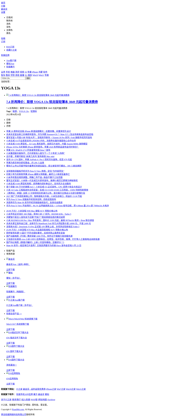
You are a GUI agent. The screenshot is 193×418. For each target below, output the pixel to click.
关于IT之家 (6, 399)
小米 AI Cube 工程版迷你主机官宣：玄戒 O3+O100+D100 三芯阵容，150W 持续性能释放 (47, 190)
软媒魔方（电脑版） (15, 292)
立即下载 (10, 269)
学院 (13, 75)
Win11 (41, 75)
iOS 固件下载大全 (14, 351)
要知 (47, 394)
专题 (47, 75)
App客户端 (11, 60)
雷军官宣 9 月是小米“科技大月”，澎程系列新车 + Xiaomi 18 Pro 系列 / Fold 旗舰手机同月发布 (49, 137)
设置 (3, 12)
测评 (17, 72)
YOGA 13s (23, 111)
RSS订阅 (10, 47)
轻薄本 (34, 111)
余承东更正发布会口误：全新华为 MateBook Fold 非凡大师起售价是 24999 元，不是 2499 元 (48, 223)
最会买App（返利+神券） (18, 264)
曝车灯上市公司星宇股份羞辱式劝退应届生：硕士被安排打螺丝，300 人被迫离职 (43, 166)
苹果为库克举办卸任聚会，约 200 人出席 (25, 163)
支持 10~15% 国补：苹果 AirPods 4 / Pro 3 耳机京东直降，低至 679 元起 (39, 159)
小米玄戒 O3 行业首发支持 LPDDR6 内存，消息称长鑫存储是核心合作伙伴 (41, 141)
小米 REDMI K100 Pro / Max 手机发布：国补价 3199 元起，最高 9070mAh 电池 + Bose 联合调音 (50, 220)
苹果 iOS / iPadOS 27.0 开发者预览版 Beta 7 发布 (28, 150)
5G (26, 75)
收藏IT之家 (11, 50)
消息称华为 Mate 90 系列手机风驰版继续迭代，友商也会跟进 (34, 202)
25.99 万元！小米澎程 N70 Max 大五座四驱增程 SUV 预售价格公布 (37, 230)
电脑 (13, 72)
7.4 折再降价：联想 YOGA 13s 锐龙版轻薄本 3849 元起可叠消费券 (52, 102)
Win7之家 (61, 389)
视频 (22, 72)
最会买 (4, 9)
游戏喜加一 (11, 365)
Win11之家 (81, 389)
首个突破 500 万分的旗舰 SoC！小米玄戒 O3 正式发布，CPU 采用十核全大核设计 (44, 187)
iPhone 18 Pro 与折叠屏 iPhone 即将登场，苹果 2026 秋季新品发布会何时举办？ (42, 147)
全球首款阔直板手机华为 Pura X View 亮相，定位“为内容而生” (35, 171)
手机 (8, 72)
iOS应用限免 (12, 379)
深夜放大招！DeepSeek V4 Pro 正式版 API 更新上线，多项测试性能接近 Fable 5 (42, 227)
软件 (45, 72)
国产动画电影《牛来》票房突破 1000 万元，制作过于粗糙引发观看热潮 (39, 236)
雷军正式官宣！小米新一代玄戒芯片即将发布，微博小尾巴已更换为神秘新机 (42, 180)
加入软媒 (26, 399)
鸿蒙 (40, 72)
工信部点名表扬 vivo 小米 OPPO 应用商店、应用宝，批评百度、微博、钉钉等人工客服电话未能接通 (53, 239)
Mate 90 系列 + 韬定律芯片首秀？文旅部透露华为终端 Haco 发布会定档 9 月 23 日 (43, 245)
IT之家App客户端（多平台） (19, 305)
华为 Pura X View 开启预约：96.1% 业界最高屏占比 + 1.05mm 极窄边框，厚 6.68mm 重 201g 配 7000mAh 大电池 (57, 206)
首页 (3, 3)
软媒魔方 (10, 67)
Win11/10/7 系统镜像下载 (17, 324)
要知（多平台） (13, 278)
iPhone (35, 72)
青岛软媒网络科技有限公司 (13, 414)
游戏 (17, 75)
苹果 (29, 72)
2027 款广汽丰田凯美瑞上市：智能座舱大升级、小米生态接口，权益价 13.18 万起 (44, 196)
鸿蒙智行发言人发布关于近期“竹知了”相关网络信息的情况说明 (35, 217)
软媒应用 (5, 55)
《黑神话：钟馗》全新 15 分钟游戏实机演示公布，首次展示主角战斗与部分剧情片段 (45, 193)
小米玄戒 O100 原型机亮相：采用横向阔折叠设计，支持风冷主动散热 (38, 184)
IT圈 (3, 6)
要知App (10, 64)
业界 (3, 72)
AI (26, 72)
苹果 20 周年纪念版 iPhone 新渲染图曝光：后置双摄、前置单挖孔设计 (38, 131)
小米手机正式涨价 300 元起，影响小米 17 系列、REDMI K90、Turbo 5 (38, 214)
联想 (15, 111)
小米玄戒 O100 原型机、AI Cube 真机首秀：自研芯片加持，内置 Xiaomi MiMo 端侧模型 (46, 144)
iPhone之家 (51, 389)
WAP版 (34, 399)
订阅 (3, 41)
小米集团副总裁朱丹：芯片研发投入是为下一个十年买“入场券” (35, 153)
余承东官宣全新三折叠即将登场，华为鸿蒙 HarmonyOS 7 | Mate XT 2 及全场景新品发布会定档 (49, 134)
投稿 (3, 38)
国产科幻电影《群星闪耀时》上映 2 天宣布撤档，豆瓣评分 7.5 (35, 242)
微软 (30, 75)
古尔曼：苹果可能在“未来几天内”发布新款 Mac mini (30, 156)
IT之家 (19, 389)
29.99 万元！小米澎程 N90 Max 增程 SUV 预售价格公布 (32, 211)
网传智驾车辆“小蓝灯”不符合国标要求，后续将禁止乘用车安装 (35, 233)
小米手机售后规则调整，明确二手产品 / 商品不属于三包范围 (34, 177)
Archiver (51, 399)
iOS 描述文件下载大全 (16, 338)
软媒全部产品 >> (14, 314)
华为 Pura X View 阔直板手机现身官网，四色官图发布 (31, 199)
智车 (3, 75)
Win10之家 (71, 389)
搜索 (28, 78)
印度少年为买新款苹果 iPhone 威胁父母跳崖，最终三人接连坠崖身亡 (38, 174)
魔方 (35, 394)
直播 (22, 75)
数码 (8, 75)
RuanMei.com (18, 409)
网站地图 (42, 399)
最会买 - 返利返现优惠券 (34, 389)
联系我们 (16, 399)
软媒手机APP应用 (24, 394)
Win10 (35, 75)
